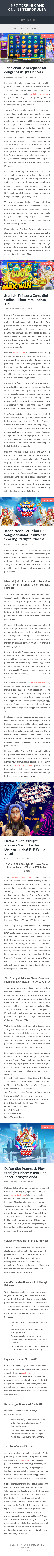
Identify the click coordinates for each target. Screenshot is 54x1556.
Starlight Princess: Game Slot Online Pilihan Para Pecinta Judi (26, 299)
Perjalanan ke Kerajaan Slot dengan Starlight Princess (25, 70)
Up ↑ (28, 1550)
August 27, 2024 (11, 309)
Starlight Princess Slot (21, 877)
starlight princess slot (39, 94)
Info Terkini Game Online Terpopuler (27, 7)
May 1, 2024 (9, 858)
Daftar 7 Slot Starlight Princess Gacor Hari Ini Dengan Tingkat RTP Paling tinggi (24, 847)
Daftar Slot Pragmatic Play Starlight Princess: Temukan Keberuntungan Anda (25, 1172)
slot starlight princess (39, 682)
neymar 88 (24, 1460)
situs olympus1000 (23, 765)
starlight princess (18, 1195)
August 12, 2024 (11, 544)
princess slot (19, 352)
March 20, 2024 (11, 1182)
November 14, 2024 (13, 77)
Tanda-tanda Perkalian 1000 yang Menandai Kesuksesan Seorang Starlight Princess (25, 535)
